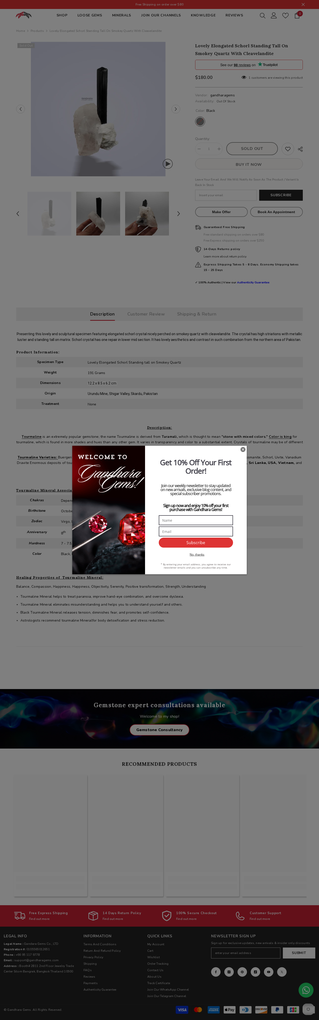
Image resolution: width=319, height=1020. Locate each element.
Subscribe (195, 542)
